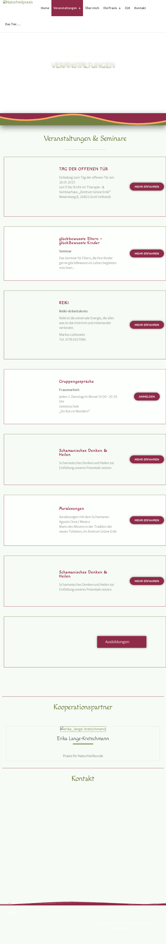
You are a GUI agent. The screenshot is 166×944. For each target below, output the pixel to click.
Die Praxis (110, 8)
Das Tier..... (13, 24)
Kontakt (140, 8)
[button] (147, 187)
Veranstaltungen (65, 8)
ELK (127, 8)
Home (45, 8)
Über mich (92, 8)
